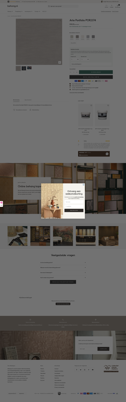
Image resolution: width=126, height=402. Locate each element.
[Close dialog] (83, 184)
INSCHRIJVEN (74, 210)
